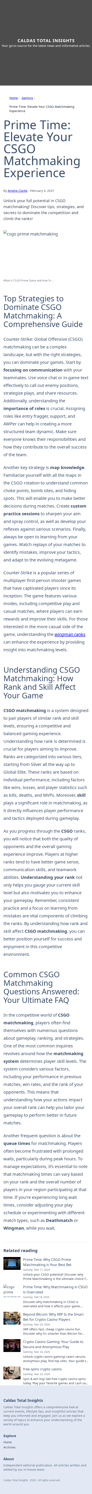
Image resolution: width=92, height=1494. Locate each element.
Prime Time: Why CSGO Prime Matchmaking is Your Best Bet (47, 1262)
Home (13, 98)
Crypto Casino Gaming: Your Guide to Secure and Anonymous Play (53, 1344)
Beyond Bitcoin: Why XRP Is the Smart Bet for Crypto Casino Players (53, 1317)
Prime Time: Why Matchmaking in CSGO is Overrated (55, 1289)
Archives (9, 1447)
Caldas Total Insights (46, 40)
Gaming (27, 98)
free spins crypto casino (42, 1369)
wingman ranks (70, 634)
